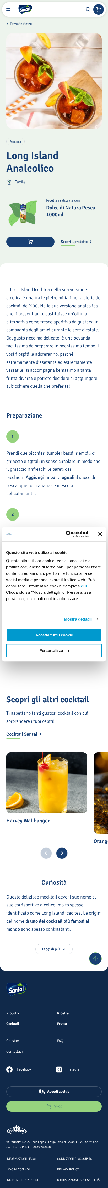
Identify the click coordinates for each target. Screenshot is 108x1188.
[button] (88, 9)
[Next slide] (62, 853)
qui (84, 586)
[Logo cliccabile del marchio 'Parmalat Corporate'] (16, 1130)
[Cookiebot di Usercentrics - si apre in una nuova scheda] (67, 534)
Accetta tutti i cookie (54, 635)
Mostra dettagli (78, 619)
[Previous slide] (46, 853)
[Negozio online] (98, 9)
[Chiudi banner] (100, 534)
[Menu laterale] (8, 9)
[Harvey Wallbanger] (46, 782)
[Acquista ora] (30, 242)
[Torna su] (95, 958)
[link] (18, 1069)
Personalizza (51, 650)
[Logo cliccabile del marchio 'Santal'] (25, 9)
